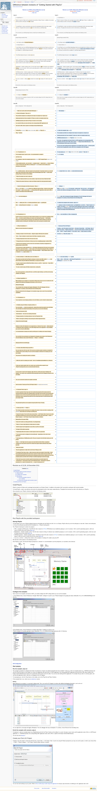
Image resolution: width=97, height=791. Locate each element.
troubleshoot (33, 679)
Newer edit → (75, 12)
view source (41, 9)
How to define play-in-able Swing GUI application (46, 783)
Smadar (30, 11)
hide (27, 468)
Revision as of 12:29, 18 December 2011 (72, 9)
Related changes (5, 27)
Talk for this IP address (88, 0)
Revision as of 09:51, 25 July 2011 (30, 9)
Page (15, 2)
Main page (4, 14)
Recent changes (5, 15)
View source (27, 2)
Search (1, 19)
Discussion (20, 2)
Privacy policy (36, 788)
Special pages (4, 28)
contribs (37, 11)
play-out (32, 530)
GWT (44, 528)
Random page (4, 17)
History (32, 2)
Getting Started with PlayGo (18, 6)
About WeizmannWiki (46, 788)
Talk (33, 11)
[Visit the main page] (6, 6)
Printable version (5, 30)
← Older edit (33, 12)
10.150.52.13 (80, 0)
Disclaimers (54, 788)
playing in (23, 735)
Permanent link (4, 31)
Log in (94, 0)
